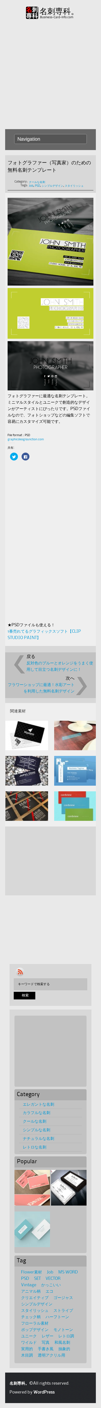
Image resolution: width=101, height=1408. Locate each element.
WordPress (44, 1392)
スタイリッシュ (74, 185)
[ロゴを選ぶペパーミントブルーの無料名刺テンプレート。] (32, 1229)
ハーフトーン (57, 1317)
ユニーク (29, 1336)
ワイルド (29, 1343)
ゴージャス (63, 1298)
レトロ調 (66, 1336)
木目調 (27, 1355)
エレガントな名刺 (38, 1104)
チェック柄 (31, 1317)
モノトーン (63, 1330)
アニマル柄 (31, 1291)
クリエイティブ (35, 1298)
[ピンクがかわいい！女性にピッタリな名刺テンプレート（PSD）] (32, 1187)
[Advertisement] (50, 73)
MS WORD (68, 1272)
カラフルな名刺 (36, 1113)
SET (37, 1279)
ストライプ (63, 1311)
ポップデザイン (35, 1330)
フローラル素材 (35, 1323)
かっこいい (51, 1285)
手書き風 (45, 1349)
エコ (49, 1291)
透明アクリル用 (51, 1355)
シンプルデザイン (52, 185)
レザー (47, 1336)
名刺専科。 (59, 11)
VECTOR (53, 1279)
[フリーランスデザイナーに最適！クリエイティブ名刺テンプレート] (69, 1187)
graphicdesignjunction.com (26, 439)
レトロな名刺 (34, 1147)
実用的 (27, 1349)
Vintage (28, 1285)
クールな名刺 (37, 182)
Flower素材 (31, 1272)
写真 (46, 1343)
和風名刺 (62, 1343)
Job (31, 185)
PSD (37, 185)
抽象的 (64, 1349)
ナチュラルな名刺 (38, 1139)
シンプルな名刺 (36, 1130)
